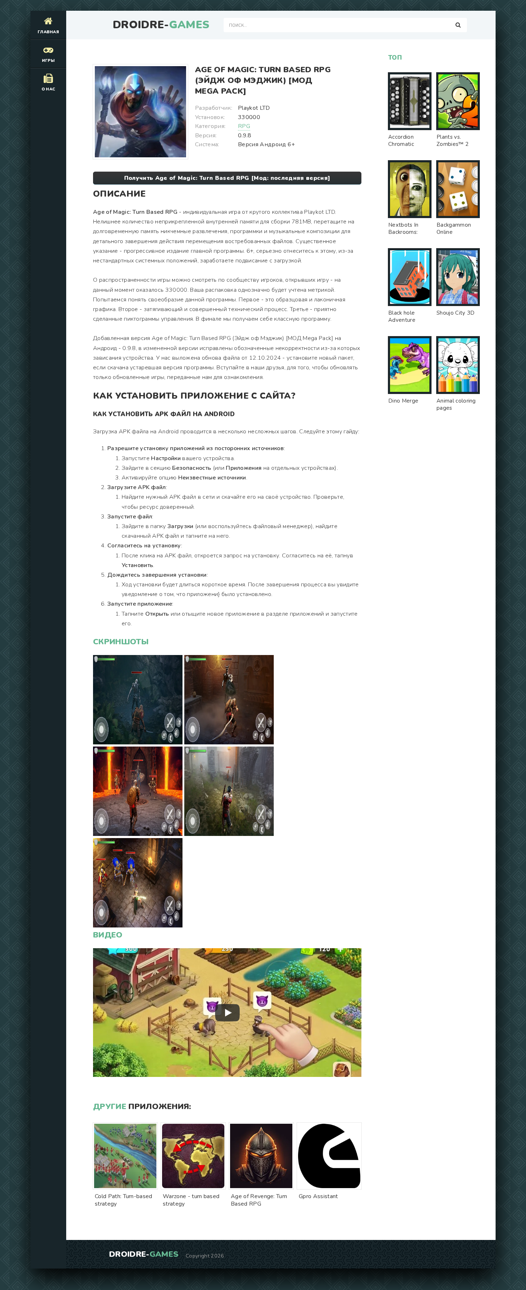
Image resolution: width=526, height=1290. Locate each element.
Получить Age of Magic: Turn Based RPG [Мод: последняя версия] (227, 178)
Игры (48, 60)
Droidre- (161, 25)
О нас (48, 89)
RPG (244, 126)
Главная (48, 32)
